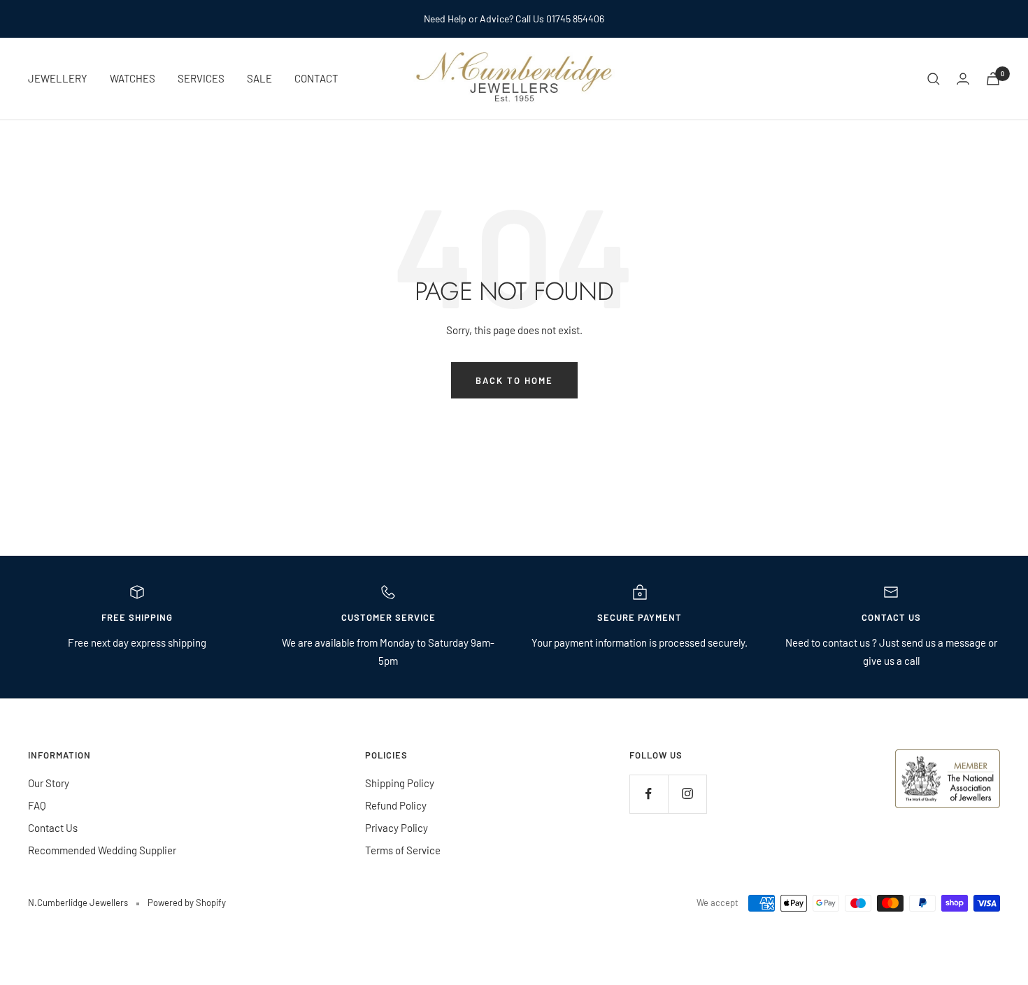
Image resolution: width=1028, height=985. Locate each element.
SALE (259, 78)
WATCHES (132, 78)
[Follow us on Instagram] (687, 794)
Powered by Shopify (187, 902)
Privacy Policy (396, 827)
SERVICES (201, 78)
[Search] (933, 79)
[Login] (963, 79)
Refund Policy (396, 805)
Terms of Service (403, 850)
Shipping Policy (399, 783)
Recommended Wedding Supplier (102, 850)
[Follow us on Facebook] (648, 794)
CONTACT (316, 78)
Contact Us (53, 827)
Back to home (514, 380)
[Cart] (993, 78)
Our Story (48, 783)
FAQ (37, 805)
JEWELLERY (57, 78)
